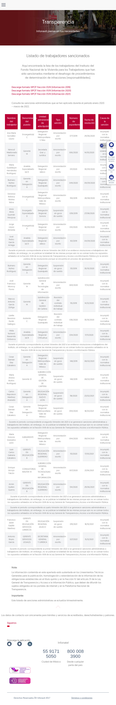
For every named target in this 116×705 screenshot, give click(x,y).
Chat (111, 148)
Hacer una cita (111, 171)
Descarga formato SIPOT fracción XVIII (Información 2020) (41, 91)
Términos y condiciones (81, 698)
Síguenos (11, 623)
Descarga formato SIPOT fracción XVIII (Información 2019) (41, 87)
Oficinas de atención (111, 181)
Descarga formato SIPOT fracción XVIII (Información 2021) (41, 94)
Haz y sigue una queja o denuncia (111, 159)
